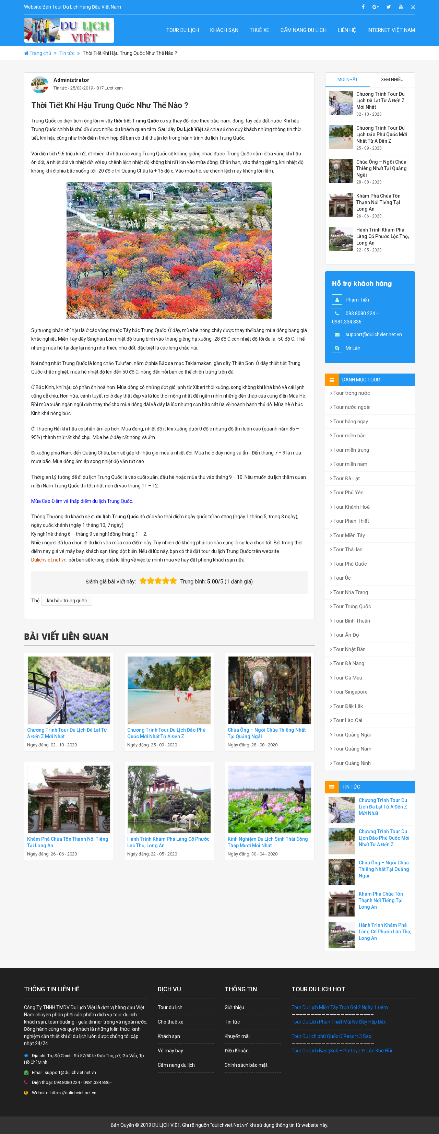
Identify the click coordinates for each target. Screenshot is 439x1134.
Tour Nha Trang (350, 592)
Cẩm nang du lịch (304, 30)
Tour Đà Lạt (346, 478)
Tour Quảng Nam (351, 749)
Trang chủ (40, 53)
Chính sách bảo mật (246, 1065)
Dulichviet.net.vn (49, 560)
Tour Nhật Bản (349, 649)
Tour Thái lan (347, 549)
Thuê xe (259, 30)
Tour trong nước (351, 393)
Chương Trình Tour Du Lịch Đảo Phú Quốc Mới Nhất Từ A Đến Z (381, 134)
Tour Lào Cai (347, 720)
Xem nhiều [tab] (392, 79)
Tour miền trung (350, 450)
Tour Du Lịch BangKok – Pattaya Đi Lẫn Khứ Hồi (342, 1050)
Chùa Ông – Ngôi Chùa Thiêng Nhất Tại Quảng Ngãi (381, 168)
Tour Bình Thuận (351, 621)
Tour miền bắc (349, 436)
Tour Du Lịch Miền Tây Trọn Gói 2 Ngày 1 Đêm (340, 1007)
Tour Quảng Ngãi (351, 735)
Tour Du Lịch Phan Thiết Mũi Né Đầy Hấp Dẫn (339, 1022)
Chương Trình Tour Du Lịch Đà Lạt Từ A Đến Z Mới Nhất (380, 100)
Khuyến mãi (237, 1036)
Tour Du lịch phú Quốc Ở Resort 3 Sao (331, 1036)
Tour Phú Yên (348, 492)
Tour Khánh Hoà (351, 507)
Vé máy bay (170, 1050)
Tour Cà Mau (347, 678)
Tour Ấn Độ (345, 635)
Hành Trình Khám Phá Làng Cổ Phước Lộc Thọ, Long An (382, 236)
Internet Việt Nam (391, 30)
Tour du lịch (182, 30)
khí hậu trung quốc (67, 600)
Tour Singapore (350, 692)
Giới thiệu (234, 1007)
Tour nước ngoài (351, 407)
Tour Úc (341, 578)
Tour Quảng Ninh (351, 763)
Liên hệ (347, 30)
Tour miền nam (349, 464)
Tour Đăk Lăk (347, 706)
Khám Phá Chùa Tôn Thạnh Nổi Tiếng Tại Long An (378, 202)
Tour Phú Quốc (349, 564)
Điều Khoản (237, 1050)
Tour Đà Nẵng (348, 663)
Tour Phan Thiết (350, 521)
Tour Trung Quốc (351, 606)
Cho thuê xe (170, 1022)
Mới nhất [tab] (347, 79)
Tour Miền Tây (348, 535)
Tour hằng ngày (350, 421)
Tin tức (66, 53)
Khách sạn (224, 30)
